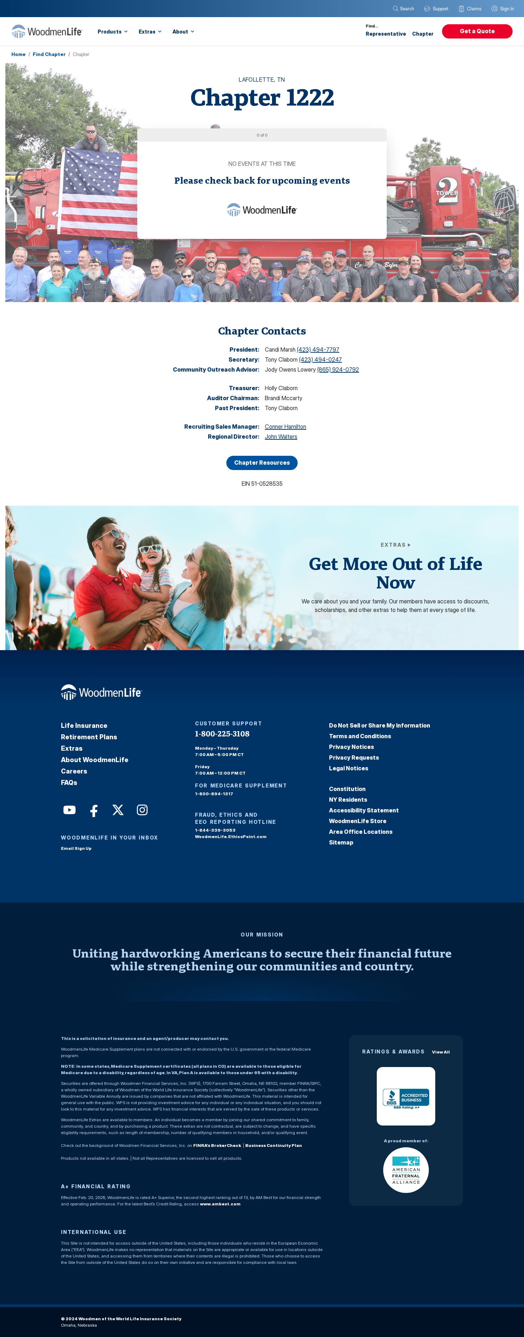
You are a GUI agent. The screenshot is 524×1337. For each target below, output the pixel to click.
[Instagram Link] (141, 809)
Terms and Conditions (360, 736)
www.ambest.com (220, 1203)
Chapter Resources (262, 462)
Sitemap (341, 842)
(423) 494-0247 (320, 359)
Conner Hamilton (285, 426)
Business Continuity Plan (273, 1145)
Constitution (347, 788)
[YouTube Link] (69, 809)
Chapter (422, 34)
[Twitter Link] (117, 809)
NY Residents (348, 799)
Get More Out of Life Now (395, 572)
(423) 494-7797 (318, 349)
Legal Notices (348, 768)
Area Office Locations (360, 831)
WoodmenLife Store (357, 821)
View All (441, 1052)
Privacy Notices (351, 746)
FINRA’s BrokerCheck (217, 1145)
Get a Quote (477, 31)
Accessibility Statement (364, 810)
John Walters (281, 436)
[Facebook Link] (93, 809)
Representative (386, 34)
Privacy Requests (354, 757)
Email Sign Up (76, 848)
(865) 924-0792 (338, 369)
